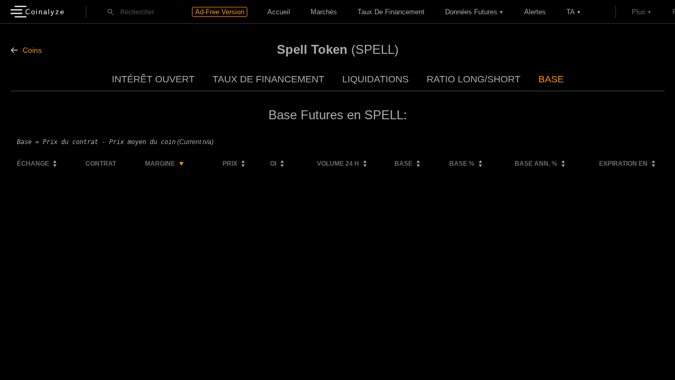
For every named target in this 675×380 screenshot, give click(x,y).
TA (570, 12)
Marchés (324, 12)
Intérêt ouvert (153, 79)
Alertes (535, 12)
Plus (638, 12)
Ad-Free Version (219, 12)
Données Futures (471, 12)
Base (551, 79)
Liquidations (375, 79)
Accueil (278, 12)
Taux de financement (391, 12)
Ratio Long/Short (473, 79)
